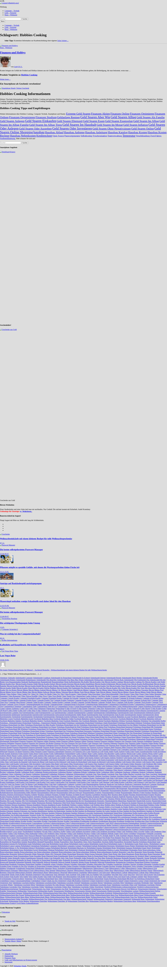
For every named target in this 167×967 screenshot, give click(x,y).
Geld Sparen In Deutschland (77, 762)
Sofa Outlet (48, 877)
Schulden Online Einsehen (69, 866)
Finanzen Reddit (6, 747)
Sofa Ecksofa (148, 875)
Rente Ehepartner (154, 854)
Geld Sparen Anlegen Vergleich (111, 758)
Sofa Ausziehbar (105, 875)
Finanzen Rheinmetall (20, 747)
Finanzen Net (33, 743)
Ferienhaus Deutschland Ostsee (60, 729)
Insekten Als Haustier (36, 809)
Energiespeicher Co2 (46, 713)
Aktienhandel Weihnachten (93, 680)
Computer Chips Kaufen (127, 696)
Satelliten (38, 864)
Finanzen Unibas (28, 752)
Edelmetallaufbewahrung (126, 711)
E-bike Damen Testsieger (86, 709)
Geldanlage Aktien (152, 766)
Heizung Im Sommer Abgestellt (148, 803)
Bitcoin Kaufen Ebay (7, 684)
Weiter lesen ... (5, 79)
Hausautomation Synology (92, 793)
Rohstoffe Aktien (6, 858)
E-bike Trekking (42, 711)
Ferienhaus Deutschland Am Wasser (43, 727)
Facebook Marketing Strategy (32, 721)
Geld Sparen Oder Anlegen (132, 762)
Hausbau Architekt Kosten (75, 795)
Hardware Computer (149, 784)
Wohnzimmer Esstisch (8, 903)
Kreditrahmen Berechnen (107, 821)
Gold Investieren (55, 780)
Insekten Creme (116, 809)
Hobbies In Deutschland (139, 805)
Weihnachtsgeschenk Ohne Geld (102, 897)
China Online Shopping (152, 694)
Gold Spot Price (150, 782)
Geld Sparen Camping (145, 758)
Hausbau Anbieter (74, 132)
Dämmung (42, 709)
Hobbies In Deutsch (123, 805)
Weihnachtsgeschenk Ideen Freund (131, 895)
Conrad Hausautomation (83, 706)
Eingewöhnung (140, 711)
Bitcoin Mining (22, 690)
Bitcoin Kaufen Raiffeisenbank (142, 684)
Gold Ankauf (128, 778)
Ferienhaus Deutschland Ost (38, 729)
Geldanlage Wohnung (57, 774)
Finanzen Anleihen (107, 741)
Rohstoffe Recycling (145, 860)
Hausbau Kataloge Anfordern (30, 797)
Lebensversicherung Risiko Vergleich (35, 827)
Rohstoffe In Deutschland (41, 860)
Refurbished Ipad (142, 846)
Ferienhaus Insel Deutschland (140, 735)
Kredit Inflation (14, 821)
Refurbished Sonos (16, 850)
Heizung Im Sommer (129, 803)
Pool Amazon (145, 836)
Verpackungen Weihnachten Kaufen (40, 891)
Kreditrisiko (4, 823)
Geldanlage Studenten (154, 772)
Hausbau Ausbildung (92, 795)
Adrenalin (11, 678)
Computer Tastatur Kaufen (53, 702)
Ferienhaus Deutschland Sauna (142, 729)
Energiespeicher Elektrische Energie (147, 713)
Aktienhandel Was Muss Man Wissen (70, 680)
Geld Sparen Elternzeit (70, 121)
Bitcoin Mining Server (8, 692)
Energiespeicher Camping (156, 711)
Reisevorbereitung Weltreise (86, 852)
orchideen (132, 834)
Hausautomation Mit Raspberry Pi (140, 788)
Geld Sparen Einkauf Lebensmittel (36, 760)
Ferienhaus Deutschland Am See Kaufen (94, 725)
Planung (137, 836)
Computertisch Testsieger (12, 706)
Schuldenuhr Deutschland (25, 868)
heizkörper (101, 803)
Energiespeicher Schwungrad (53, 715)
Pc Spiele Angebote (78, 836)
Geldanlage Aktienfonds (8, 768)
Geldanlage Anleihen (75, 768)
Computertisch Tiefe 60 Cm (47, 706)
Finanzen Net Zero (61, 743)
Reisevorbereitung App (28, 852)
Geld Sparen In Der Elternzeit (55, 762)
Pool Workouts (34, 840)
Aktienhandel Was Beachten (46, 680)
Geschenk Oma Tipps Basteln (96, 774)
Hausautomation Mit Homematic (115, 788)
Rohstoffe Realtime (131, 860)
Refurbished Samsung (124, 848)
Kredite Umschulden (34, 821)
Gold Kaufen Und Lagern (45, 782)
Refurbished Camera (157, 844)
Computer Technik (70, 702)
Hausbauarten (60, 801)
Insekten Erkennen (6, 811)
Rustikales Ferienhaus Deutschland (22, 864)
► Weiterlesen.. (26, 511)
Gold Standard (161, 782)
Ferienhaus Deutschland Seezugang (79, 731)
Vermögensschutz (25, 889)
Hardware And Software (115, 784)
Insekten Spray (17, 813)
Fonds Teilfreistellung (57, 754)
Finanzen (22, 741)
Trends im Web (10, 921)
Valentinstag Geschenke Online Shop (58, 887)
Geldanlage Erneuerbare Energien (45, 770)
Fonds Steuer (33, 754)
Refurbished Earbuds (89, 846)
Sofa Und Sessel (120, 877)
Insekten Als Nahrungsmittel (54, 809)
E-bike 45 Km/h (71, 709)
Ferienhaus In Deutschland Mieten (63, 735)
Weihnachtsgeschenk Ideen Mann (17, 897)
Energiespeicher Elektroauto (10, 715)
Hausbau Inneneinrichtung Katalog (141, 795)
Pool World (44, 840)
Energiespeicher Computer (64, 713)
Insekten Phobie (5, 813)
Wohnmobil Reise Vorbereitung (143, 899)
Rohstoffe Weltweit (43, 862)
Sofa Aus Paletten (92, 875)
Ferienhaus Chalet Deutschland (106, 723)
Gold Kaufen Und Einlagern (25, 782)
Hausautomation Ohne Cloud (23, 791)
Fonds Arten (129, 752)
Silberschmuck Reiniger (23, 873)
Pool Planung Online (68, 838)
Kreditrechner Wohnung (158, 821)
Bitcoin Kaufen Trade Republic (137, 686)
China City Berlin (45, 694)
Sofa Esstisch (5, 877)
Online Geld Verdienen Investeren (78, 832)
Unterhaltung (35, 881)
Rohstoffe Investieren (70, 860)
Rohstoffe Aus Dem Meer (96, 858)
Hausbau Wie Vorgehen (46, 801)
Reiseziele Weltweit (17, 854)
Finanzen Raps (114, 745)
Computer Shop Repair (17, 702)
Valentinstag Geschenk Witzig (24, 885)
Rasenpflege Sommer (19, 842)
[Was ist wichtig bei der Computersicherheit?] (9, 629)
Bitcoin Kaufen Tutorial (157, 686)
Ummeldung (4, 881)
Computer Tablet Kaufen (34, 702)
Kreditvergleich (14, 823)
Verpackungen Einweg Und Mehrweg (123, 889)
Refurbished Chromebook (30, 846)
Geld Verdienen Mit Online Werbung (20, 766)
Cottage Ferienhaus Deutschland (149, 706)
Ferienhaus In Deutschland (152, 733)
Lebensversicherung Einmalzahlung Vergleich (129, 823)
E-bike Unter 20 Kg (55, 711)
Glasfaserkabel (100, 778)
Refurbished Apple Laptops (79, 844)
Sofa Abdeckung (47, 875)
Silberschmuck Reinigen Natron (141, 870)
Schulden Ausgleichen (114, 864)
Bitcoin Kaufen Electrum (65, 684)
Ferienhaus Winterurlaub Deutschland (141, 739)
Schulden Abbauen (63, 864)
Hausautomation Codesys (34, 788)
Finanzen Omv (123, 743)
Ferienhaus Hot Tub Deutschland (130, 733)
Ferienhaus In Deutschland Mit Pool (116, 735)
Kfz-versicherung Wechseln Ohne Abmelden (76, 819)
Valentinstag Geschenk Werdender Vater (138, 883)
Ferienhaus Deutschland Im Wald (69, 727)
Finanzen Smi (149, 747)
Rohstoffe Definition (157, 858)
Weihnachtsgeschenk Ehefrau (149, 891)
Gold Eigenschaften (21, 780)
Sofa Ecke (139, 875)
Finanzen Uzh (70, 752)
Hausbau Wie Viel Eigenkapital (26, 801)
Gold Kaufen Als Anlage (118, 780)
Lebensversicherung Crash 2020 (101, 823)
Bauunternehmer (58, 682)
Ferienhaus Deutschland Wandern (34, 733)
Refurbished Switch (31, 850)
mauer (20, 832)
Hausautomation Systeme (111, 793)
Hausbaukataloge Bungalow (94, 801)
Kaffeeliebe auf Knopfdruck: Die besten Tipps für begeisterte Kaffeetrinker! (35, 645)
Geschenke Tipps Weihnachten (18, 776)
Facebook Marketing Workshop (137, 721)
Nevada (45, 832)
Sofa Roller (81, 877)
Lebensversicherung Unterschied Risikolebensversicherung (21, 829)
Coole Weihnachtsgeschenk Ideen (104, 706)
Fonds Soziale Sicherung (9, 754)
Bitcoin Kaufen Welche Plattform (44, 688)
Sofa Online (24, 877)
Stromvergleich (152, 877)
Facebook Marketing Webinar (114, 721)
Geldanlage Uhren (6, 774)
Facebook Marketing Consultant (142, 717)
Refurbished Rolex (109, 848)
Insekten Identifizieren (39, 811)
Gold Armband (138, 778)
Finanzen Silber (120, 747)
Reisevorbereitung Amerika (10, 852)
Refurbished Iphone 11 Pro (9, 848)
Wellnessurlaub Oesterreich (103, 899)
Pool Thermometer (152, 838)
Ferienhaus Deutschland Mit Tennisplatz (147, 727)
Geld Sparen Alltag (123, 117)
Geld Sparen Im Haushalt (79, 124)
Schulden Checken (129, 864)
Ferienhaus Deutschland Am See (67, 725)
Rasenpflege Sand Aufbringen (119, 840)
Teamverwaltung (114, 136)
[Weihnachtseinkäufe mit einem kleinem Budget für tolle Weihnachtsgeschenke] (5, 534)
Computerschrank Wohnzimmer (96, 704)
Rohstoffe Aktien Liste (44, 858)
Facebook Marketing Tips (73, 721)
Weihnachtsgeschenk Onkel (147, 897)
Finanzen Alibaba (67, 741)
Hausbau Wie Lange (7, 801)
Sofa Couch (123, 875)
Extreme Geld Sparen (78, 113)
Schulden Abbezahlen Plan (96, 864)
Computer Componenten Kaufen (148, 696)
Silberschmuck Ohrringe (64, 870)
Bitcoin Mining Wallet (143, 692)
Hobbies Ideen (110, 805)
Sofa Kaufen (14, 877)
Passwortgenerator (72, 136)
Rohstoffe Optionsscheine (101, 860)
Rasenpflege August (100, 840)
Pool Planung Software (84, 838)
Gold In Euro (44, 780)
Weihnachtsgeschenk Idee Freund (12, 895)
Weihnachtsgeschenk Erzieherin (101, 893)
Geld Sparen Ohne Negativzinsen (111, 128)
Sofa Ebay (131, 875)
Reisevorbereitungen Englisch (107, 852)
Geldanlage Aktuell (25, 768)
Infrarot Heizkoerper (21, 809)
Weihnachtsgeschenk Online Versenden (14, 899)
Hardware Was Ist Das (89, 786)
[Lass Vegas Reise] (9, 651)
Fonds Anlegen (119, 752)
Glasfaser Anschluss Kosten (120, 776)
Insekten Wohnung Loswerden (82, 813)
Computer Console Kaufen (9, 698)
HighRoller (66, 805)
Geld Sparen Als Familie (151, 117)
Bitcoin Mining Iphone (104, 690)
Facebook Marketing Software (150, 719)
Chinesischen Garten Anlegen (86, 696)
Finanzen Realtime (143, 745)
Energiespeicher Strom (151, 715)
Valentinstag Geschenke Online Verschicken (87, 887)
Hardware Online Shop (42, 786)
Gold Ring (129, 782)
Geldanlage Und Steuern (22, 774)
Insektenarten (98, 813)
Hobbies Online (154, 805)
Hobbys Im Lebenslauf (60, 807)
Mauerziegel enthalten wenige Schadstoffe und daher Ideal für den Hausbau (35, 601)
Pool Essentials (34, 838)
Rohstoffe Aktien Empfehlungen (24, 858)
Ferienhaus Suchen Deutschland (91, 739)
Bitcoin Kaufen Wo (152, 688)
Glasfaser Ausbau (136, 776)
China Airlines (11, 694)
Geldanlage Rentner (68, 117)
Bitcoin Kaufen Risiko (67, 686)
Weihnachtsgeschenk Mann (60, 897)
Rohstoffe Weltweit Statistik (61, 862)
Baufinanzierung (34, 682)
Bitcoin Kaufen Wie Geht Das (95, 688)
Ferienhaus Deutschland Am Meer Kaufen (40, 725)
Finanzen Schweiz (96, 747)
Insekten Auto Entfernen (86, 809)
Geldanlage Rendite (13, 772)
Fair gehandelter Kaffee (157, 721)
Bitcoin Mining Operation (139, 690)
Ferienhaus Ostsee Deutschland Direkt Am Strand (95, 737)
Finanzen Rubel (48, 747)
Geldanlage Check (90, 768)
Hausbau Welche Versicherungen (139, 799)
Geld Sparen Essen (94, 121)
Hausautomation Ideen (95, 788)
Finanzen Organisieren (22, 117)
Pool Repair (97, 838)
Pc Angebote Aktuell (63, 836)
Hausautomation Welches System (133, 793)
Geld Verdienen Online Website (89, 766)
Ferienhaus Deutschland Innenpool (120, 727)
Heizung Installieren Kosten (51, 805)
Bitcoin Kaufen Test (102, 686)
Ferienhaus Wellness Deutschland (115, 739)
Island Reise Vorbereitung (123, 813)
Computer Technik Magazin (87, 702)
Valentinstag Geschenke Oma (10, 887)
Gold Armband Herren (153, 778)
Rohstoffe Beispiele (129, 858)
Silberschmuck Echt (150, 868)
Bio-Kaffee (85, 682)
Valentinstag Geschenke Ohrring (149, 885)
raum (158, 842)
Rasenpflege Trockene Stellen (103, 842)
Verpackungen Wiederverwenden (108, 891)
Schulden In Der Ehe (19, 866)
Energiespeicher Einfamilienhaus (105, 713)
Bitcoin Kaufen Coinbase (114, 682)
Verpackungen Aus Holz (59, 889)
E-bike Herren (145, 709)
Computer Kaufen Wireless (109, 700)
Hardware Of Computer (12, 786)
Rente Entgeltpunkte (61, 856)
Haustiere (3, 803)
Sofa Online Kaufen (36, 877)
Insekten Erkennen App (22, 811)
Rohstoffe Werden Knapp (80, 862)
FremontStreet (70, 754)
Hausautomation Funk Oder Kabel (74, 788)
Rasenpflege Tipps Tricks (83, 842)
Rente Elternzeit (47, 856)
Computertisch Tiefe (29, 706)
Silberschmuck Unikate (119, 873)
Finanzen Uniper (41, 752)
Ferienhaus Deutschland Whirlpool (82, 733)
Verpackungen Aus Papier (100, 889)
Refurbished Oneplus (94, 848)
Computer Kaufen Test (45, 700)
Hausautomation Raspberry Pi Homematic (94, 791)
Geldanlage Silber (107, 772)
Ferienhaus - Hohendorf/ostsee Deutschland (15, 723)
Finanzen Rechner (156, 745)
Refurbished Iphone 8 (27, 848)
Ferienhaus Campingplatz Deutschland (80, 723)
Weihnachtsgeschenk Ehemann (11, 893)
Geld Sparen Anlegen (12, 121)
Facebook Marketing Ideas (43, 719)
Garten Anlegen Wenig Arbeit (147, 754)
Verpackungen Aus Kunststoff (79, 889)
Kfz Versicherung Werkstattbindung (61, 817)
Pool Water (8, 840)
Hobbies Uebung (31, 807)
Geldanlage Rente (27, 772)
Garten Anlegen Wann (84, 754)
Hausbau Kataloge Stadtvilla (115, 797)
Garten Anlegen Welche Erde (125, 754)
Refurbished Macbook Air (77, 848)
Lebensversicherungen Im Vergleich (125, 829)
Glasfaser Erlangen (59, 778)
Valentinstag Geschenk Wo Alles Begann (50, 885)
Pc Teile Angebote (120, 836)
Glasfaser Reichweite (74, 778)
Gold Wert (52, 784)
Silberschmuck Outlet (121, 870)
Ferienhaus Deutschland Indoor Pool (94, 727)
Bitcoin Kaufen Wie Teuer (135, 688)
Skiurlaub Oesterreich (33, 875)
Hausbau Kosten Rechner (147, 797)
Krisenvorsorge (26, 823)
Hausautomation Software (46, 793)
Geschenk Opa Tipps (142, 774)
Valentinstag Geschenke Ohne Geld (124, 885)
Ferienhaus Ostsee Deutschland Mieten (127, 737)
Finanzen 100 (31, 741)
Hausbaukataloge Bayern (75, 801)
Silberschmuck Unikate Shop (138, 873)
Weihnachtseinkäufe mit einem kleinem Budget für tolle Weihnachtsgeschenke (36, 538)
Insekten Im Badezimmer (57, 811)
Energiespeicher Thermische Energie (56, 717)
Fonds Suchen (44, 754)
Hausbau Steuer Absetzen (54, 799)
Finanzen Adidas (42, 741)
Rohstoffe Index (57, 860)
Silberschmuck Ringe (40, 873)
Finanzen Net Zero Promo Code (79, 743)
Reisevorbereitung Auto (67, 852)
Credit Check (33, 709)
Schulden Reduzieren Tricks (126, 866)
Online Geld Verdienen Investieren (103, 832)
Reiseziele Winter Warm (104, 854)
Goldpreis (70, 784)
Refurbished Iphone (155, 846)
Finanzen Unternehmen (55, 752)
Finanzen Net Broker (46, 743)
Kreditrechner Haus (142, 821)
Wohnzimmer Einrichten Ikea (78, 901)
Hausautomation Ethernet (53, 788)
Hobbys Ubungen (98, 807)
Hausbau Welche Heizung (117, 799)
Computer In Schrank (111, 698)
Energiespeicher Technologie (10, 717)
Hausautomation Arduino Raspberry (145, 786)
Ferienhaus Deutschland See (55, 731)
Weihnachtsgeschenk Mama (40, 897)
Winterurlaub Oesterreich (122, 899)
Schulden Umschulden (144, 866)
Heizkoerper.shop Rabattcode (86, 803)
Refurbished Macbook (59, 848)
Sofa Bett (115, 875)
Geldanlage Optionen (145, 770)
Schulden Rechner (108, 866)
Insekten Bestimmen (103, 809)
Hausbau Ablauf (54, 132)
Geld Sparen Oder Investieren (72, 128)
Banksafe (24, 682)
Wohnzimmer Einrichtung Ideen (124, 901)
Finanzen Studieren (14, 750)
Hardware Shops (74, 786)
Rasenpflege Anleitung (71, 840)
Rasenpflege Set (6, 842)
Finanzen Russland (61, 747)
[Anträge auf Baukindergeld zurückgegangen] (7, 579)
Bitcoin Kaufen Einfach (46, 684)
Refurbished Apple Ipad (40, 844)
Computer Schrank (126, 700)
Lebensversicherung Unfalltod (114, 827)
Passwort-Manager (35, 836)
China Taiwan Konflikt (29, 696)
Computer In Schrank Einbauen (130, 698)
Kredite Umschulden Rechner (52, 821)
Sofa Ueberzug (108, 877)
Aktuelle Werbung (11, 954)
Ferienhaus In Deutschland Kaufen (38, 735)
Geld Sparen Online (142, 128)
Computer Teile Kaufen (124, 702)
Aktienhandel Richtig (150, 678)
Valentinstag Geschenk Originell (68, 883)
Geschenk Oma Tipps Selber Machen (120, 774)
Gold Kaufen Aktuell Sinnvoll (97, 780)
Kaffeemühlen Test (7, 815)
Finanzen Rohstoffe (35, 747)
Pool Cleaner (11, 838)
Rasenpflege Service (155, 840)
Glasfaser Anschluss (102, 776)
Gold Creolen (9, 780)
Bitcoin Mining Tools (76, 692)
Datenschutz (50, 709)
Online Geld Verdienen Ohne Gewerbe (130, 832)
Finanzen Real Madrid (128, 745)
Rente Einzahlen (35, 856)
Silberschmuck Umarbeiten (77, 873)
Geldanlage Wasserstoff (40, 774)
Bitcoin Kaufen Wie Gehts (115, 688)
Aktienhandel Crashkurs (41, 678)
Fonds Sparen (23, 754)
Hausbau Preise (39, 799)
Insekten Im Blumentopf (87, 811)
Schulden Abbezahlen (78, 864)
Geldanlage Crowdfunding (122, 768)
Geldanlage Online (130, 770)
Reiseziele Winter (30, 854)
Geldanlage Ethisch (97, 770)
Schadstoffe (46, 864)
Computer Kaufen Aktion (9, 700)
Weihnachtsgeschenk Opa (38, 899)
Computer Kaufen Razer (27, 700)
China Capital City (23, 694)
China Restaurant (14, 696)
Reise (140, 850)
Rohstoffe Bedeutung (113, 858)
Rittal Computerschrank (153, 856)
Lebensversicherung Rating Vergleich (105, 825)
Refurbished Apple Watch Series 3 (137, 844)
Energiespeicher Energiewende (32, 715)
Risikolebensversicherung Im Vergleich (130, 856)
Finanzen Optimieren (142, 113)
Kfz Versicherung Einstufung (99, 815)
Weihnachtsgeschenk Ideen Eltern (82, 895)
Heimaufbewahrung (14, 803)
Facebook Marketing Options (84, 719)
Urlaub (43, 881)
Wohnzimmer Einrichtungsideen (148, 901)
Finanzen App (119, 741)
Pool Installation (45, 838)
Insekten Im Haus (116, 811)
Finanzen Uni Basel (15, 752)
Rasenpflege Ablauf (55, 840)
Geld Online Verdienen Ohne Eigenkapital (114, 756)
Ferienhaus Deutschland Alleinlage (129, 723)
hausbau (38, 132)
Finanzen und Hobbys (12, 52)
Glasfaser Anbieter (66, 776)
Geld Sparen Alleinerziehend (23, 758)
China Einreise (82, 694)
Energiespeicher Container (83, 713)
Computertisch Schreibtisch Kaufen (121, 704)
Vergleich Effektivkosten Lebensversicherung (120, 887)
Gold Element (34, 780)
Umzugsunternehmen (23, 881)
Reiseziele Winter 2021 (45, 854)
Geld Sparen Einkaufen (40, 121)
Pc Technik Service (93, 836)
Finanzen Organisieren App (98, 745)
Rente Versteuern (109, 856)
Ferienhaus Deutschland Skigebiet (129, 731)
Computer (114, 696)
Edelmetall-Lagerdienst (108, 711)
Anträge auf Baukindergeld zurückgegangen (21, 583)
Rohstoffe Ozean (117, 860)
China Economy (70, 694)
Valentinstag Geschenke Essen (100, 885)
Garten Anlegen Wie (24, 756)
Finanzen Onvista (16, 745)
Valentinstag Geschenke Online (33, 887)
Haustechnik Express (143, 801)
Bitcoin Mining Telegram (59, 692)
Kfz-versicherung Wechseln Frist (48, 819)
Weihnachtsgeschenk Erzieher (78, 893)
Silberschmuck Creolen (133, 868)
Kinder (95, 819)
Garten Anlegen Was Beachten (103, 754)
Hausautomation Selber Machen (25, 793)
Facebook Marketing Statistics (11, 721)
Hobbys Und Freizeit (136, 807)
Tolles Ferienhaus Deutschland (70, 879)
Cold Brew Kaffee (104, 696)
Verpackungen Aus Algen (41, 889)
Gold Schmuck (138, 782)
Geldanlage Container (105, 768)
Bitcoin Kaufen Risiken (50, 686)
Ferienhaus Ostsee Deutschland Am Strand (61, 737)
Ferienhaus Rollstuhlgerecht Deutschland (42, 739)
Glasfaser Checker (18, 778)
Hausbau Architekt (58, 795)
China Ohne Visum (137, 694)
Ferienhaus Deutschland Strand (152, 731)
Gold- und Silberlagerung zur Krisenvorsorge (21, 960)
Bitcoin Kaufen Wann (24, 688)
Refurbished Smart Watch (142, 848)
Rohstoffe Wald (30, 862)
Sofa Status (98, 877)
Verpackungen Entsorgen (147, 889)
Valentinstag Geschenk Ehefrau (23, 883)
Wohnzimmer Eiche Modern (19, 901)
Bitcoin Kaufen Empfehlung (84, 684)
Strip (145, 877)
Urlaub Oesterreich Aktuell (113, 881)
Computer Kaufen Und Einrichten (87, 700)
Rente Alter (117, 854)
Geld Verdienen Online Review (66, 766)
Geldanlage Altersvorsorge (41, 768)
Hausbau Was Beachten (72, 799)
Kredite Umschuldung (72, 821)
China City (35, 694)
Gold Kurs (94, 782)
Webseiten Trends (20, 966)
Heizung (108, 803)
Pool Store (125, 838)
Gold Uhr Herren (26, 784)
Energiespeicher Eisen (125, 713)
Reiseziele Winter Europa (86, 854)
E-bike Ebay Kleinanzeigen (105, 709)
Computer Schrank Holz (142, 700)
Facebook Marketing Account (120, 717)
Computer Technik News (107, 702)
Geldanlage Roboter (80, 772)
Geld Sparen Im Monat (110, 124)
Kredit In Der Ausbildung (151, 819)
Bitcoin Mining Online (121, 690)
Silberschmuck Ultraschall (58, 873)
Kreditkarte (94, 821)
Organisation (141, 834)
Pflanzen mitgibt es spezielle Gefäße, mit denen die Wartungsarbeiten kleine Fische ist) (39, 567)
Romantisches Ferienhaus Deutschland (130, 862)
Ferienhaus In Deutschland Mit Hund (89, 735)
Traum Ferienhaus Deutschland (92, 879)
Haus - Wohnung (6, 48)
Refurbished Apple (25, 844)
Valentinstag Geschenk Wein (113, 883)
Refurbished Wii (91, 850)
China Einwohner (94, 694)
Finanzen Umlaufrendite (81, 750)
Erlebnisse (74, 717)
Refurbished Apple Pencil (99, 844)
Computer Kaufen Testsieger (64, 700)
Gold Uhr (3, 784)
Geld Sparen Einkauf (15, 760)
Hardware (102, 784)
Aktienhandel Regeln (113, 678)
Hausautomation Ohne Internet (45, 791)
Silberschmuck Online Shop (103, 870)
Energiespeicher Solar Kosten (113, 715)
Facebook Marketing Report (129, 719)
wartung (136, 891)
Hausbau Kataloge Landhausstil (74, 797)
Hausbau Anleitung (96, 132)
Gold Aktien (118, 778)
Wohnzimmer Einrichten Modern (101, 901)
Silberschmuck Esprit (26, 870)
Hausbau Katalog (118, 132)
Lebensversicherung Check (60, 823)
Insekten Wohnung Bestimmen (60, 813)
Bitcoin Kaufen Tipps (117, 686)
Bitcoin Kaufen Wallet (8, 688)
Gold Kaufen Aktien (79, 780)
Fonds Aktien (108, 752)
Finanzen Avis (158, 741)
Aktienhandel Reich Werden (132, 678)
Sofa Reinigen (57, 877)
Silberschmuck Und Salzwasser (99, 873)
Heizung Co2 (116, 803)
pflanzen (130, 836)
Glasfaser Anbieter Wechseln (84, 776)
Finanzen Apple (130, 741)
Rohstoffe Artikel (80, 858)
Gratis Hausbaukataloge (90, 784)
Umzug (12, 881)
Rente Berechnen (141, 854)
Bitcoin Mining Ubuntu (126, 692)
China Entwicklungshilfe (110, 694)
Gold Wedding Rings (41, 784)
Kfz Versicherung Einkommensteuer (75, 815)
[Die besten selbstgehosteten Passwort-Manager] (7, 545)
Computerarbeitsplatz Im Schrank (37, 704)
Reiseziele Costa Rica (126, 852)
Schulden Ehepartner (144, 864)
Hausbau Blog (106, 795)
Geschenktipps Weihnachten (40, 776)
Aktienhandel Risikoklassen (26, 680)
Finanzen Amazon (93, 741)
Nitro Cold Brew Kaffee (57, 832)
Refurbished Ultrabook (77, 850)
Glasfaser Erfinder (45, 778)
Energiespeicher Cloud (30, 713)
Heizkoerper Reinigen (44, 803)
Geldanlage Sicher (94, 772)
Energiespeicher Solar (95, 715)
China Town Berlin (54, 696)
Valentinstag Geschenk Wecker (92, 883)
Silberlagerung (87, 868)
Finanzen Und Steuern (145, 750)
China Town (42, 696)
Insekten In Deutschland (155, 811)
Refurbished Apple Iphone (59, 844)
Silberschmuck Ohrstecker (83, 870)
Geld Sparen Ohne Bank (50, 764)
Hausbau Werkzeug (158, 799)
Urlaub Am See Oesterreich (56, 881)
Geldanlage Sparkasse (122, 772)
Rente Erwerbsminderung (78, 856)
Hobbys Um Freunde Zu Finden (116, 807)
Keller (39, 815)
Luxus (15, 832)
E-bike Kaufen (156, 709)
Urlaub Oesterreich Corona (133, 881)
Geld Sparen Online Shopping (131, 764)
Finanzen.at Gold (97, 752)
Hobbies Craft (88, 805)
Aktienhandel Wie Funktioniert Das (136, 680)
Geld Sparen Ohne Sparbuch (94, 764)
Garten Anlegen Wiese (63, 756)
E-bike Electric (121, 709)
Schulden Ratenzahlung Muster (90, 866)
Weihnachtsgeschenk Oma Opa (126, 897)
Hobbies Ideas (99, 805)
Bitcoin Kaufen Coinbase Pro (134, 682)
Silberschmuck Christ (101, 868)
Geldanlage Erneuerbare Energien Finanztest (74, 770)
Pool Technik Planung (138, 838)
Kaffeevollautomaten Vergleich (25, 815)
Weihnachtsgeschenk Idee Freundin (37, 895)
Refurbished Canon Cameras (10, 846)
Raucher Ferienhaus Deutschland (144, 842)
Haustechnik (131, 801)
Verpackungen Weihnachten (17, 891)
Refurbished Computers (48, 846)
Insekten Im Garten (103, 811)
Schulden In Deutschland (36, 866)
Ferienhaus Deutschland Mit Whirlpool (14, 729)
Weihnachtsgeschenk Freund (123, 893)
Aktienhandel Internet (98, 678)
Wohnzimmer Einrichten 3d (57, 901)
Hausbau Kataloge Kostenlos (51, 797)
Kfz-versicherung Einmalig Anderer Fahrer (133, 817)
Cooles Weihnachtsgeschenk (127, 706)
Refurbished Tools (61, 850)
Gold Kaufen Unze (83, 782)
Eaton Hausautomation (71, 711)
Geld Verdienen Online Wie (135, 766)
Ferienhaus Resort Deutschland (16, 739)
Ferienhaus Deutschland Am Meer (12, 725)
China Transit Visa (68, 696)
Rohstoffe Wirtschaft (97, 862)
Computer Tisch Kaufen (142, 702)
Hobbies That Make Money (14, 807)
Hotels (10, 809)
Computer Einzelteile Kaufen (30, 698)
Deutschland (60, 709)
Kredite (23, 821)
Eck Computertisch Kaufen (89, 711)
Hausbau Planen (27, 799)
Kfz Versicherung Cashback (52, 815)
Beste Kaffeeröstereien (72, 682)
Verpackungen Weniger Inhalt (85, 891)
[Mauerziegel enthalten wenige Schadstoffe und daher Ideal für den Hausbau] (7, 597)
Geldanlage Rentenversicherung (45, 772)
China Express (124, 694)
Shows (54, 868)
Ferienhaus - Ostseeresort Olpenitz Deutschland (49, 723)
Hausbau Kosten (137, 132)
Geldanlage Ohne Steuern (114, 770)
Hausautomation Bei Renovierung (12, 788)
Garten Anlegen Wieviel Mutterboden (85, 756)
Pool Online (56, 838)
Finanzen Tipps (10, 958)
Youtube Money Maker (13, 941)
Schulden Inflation (52, 866)
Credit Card (23, 709)
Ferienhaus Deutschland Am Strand (17, 727)
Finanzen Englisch (21, 743)
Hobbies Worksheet (44, 807)
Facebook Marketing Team (53, 721)
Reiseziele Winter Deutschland (65, 854)
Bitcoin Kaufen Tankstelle (85, 686)
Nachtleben (37, 832)
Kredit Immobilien (117, 819)
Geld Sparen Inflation (135, 124)
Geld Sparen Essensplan (119, 121)
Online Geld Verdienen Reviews (78, 834)
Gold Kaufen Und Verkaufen (65, 782)
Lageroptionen (37, 823)
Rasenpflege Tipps (66, 842)
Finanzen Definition (7, 743)
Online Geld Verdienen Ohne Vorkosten (52, 834)
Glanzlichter (55, 776)
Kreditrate (120, 821)
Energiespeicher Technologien (32, 717)
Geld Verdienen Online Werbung (113, 766)
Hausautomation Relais (144, 791)
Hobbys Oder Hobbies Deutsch (80, 807)
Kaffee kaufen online (140, 813)
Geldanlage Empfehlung (23, 770)
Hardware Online (27, 786)
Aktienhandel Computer (24, 678)
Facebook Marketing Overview (107, 719)
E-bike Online (12, 711)
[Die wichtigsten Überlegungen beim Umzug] (8, 619)
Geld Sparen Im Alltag (146, 121)
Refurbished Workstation (129, 850)
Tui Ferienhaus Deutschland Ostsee (147, 879)
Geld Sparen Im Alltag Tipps (45, 124)
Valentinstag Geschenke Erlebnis (77, 885)
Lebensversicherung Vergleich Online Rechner (59, 829)
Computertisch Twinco (65, 706)
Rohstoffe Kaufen (85, 860)
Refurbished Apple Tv (116, 844)
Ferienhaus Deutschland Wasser (58, 733)
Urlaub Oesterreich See (152, 881)
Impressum (8, 962)
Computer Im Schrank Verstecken (91, 698)
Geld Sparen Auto (129, 758)
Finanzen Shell (109, 747)
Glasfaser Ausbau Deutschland (154, 776)
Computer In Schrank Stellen (152, 698)
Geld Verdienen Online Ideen (44, 766)
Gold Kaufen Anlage (134, 780)
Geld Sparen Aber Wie (95, 117)
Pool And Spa (155, 836)
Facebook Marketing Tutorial (92, 721)
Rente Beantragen (128, 854)
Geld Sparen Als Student (75, 758)
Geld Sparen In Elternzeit (96, 762)
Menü (3, 21)
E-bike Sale (22, 711)
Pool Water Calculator (20, 840)
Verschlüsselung (143, 136)
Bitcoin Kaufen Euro (123, 684)
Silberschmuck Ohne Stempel (44, 870)
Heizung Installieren (33, 805)
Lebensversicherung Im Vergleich (23, 825)
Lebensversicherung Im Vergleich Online (50, 825)
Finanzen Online (120, 113)
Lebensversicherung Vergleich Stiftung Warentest (94, 829)
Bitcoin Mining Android (37, 690)
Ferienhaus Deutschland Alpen (154, 723)
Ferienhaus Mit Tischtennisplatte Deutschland (29, 737)
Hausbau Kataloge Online (95, 797)
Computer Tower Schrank (15, 704)
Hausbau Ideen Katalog (120, 795)
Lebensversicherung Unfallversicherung (140, 827)
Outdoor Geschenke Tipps (18, 836)
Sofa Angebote (71, 875)
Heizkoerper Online (29, 803)
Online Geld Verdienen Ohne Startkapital (22, 834)
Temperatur (128, 135)
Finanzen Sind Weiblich (135, 747)
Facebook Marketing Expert (23, 719)
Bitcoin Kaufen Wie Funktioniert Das (70, 688)
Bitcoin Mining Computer (86, 690)
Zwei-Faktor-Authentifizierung (27, 903)
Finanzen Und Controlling (100, 750)
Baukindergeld (46, 682)
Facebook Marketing (101, 717)
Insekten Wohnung (41, 813)
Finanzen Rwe (74, 747)
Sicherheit (61, 868)
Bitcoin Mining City (53, 690)
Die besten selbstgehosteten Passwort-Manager (21, 549)
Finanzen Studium (46, 117)
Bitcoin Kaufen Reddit (33, 686)
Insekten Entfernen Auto (157, 809)
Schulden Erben (5, 866)
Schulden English (158, 864)
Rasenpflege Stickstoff (36, 842)
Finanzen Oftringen (110, 743)
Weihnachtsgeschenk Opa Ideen (59, 899)
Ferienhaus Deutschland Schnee (33, 731)
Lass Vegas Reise (7, 655)
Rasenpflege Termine (52, 842)
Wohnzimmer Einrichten (38, 901)
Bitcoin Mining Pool (156, 690)
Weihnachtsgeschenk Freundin (145, 893)
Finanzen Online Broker (149, 743)
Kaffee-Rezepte (154, 813)
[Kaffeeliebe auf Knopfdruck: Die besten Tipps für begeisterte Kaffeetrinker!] (8, 640)
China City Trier (58, 694)
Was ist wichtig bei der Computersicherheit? (20, 634)
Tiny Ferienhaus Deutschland (43, 879)
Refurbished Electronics (106, 846)
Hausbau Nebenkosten (23, 135)
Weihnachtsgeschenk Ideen (60, 895)
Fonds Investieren (159, 752)
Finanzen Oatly (97, 743)
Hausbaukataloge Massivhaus (115, 801)
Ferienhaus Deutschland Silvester (104, 731)
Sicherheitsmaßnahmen (73, 868)
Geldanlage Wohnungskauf (75, 774)
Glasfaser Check (6, 778)
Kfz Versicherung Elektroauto (120, 815)
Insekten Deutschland (130, 809)
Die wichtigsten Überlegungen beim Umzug (20, 623)
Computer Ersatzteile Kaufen (51, 698)
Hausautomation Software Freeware (69, 793)
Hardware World (103, 786)
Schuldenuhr (11, 868)
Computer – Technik (12, 11)
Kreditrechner (44, 135)
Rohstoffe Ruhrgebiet (16, 862)
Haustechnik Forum (159, 801)
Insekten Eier (143, 809)
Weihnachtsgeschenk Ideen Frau (106, 895)
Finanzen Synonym (65, 750)
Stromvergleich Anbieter (13, 939)
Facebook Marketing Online (64, 719)
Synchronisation (100, 136)
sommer (140, 877)
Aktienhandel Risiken (8, 680)
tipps (56, 879)
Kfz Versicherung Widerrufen (84, 817)
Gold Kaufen (66, 780)
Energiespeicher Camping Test (11, 713)
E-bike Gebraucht (133, 709)
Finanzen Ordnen (65, 745)
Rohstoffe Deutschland (8, 860)
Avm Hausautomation (13, 682)
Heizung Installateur (18, 805)
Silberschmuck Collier (117, 868)
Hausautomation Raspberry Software (123, 791)
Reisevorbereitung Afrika (152, 850)
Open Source (58, 136)
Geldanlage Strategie (138, 772)
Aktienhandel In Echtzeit (81, 678)
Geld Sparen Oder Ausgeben (35, 128)
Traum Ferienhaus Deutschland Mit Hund (119, 879)
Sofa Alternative (59, 875)
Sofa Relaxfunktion (70, 877)
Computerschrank (56, 704)
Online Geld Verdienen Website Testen (105, 834)
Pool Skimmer (116, 838)
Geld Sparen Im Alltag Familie (142, 760)
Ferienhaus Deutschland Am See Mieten (123, 725)
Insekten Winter (28, 813)
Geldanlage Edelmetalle (141, 768)
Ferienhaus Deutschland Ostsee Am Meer (87, 729)
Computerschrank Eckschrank (74, 704)
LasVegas (46, 823)
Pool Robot (106, 838)
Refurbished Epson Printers (125, 846)
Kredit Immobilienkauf (133, 819)
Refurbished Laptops (43, 848)
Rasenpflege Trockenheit (123, 842)
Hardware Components (133, 784)
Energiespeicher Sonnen (133, 715)
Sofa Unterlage (131, 877)
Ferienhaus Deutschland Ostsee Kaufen (116, 729)
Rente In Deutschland (95, 856)
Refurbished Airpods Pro (9, 844)
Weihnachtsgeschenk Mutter (80, 897)
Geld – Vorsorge (10, 13)
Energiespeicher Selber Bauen (75, 715)
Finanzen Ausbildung (144, 741)
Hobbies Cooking (29, 75)
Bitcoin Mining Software (41, 692)
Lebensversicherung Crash (79, 823)
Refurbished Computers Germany (70, 846)
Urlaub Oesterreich (97, 881)
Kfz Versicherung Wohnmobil (106, 817)
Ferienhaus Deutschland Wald (10, 733)
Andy (16, 67)
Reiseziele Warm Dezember (145, 852)
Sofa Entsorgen (159, 875)
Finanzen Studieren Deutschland (33, 750)
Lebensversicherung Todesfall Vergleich (63, 827)
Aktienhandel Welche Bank (114, 680)
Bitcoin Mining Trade (92, 692)
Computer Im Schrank (70, 698)
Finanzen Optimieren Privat (49, 745)
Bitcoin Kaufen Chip (97, 682)
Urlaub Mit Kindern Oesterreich (78, 881)
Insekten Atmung (71, 809)
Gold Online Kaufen (117, 782)
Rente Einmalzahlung (21, 856)
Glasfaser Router (88, 778)
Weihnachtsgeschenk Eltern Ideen (55, 893)
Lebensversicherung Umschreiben (91, 827)
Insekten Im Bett (72, 811)
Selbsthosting (86, 136)
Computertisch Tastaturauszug (145, 704)
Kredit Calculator (104, 819)
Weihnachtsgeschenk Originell (82, 899)
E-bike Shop (31, 711)
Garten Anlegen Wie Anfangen (43, 756)
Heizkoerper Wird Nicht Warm (64, 803)
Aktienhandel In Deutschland (61, 678)
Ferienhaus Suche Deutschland (68, 739)
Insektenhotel (108, 813)
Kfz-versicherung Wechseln (26, 819)
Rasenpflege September (138, 840)
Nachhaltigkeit (27, 832)
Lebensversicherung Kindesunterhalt (78, 825)
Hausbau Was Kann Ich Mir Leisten (95, 799)
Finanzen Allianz (80, 741)
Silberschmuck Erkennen (9, 870)
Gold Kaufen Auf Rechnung (152, 780)
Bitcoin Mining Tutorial (108, 692)
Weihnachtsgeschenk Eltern (32, 893)
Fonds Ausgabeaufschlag (144, 752)
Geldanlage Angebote (59, 768)
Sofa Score (90, 877)
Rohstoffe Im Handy (24, 860)
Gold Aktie (110, 778)
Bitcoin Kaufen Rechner (15, 686)
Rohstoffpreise (110, 862)
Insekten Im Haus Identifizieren (134, 811)
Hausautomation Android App (120, 786)
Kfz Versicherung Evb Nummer (143, 815)
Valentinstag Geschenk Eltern (46, 883)
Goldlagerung (62, 784)
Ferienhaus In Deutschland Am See (12, 735)
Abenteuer (3, 678)
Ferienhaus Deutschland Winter (106, 733)
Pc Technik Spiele (106, 836)
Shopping (48, 868)
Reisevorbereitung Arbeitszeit (47, 852)
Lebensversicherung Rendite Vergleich (133, 825)
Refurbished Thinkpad (47, 850)
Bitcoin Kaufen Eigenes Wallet (27, 684)
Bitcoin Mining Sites (23, 692)
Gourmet (78, 784)
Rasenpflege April (86, 840)
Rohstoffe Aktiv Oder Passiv (63, 858)
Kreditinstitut (85, 821)
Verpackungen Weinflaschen (64, 891)
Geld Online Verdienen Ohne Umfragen (144, 756)
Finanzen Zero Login (83, 752)
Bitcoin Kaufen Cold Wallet (155, 682)
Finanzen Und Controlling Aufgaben (123, 750)
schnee (53, 864)
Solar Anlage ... (63, 41)
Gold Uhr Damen (13, 784)
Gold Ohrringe (104, 782)
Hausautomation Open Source (67, 791)
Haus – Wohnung (11, 15)
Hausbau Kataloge (12, 797)
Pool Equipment (22, 838)
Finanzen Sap (85, 747)
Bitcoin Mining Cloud (69, 690)
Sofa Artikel (81, 875)
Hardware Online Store (59, 786)
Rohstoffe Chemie (142, 858)
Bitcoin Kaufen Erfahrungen (105, 684)
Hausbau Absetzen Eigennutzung (12, 795)
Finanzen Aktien (100, 113)
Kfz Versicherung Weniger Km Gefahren (33, 817)
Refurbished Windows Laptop (108, 850)
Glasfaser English (32, 778)
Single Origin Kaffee (17, 875)
